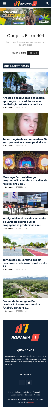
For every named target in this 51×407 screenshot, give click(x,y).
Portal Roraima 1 (8, 107)
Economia (37, 392)
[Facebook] (22, 382)
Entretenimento (17, 395)
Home (10, 392)
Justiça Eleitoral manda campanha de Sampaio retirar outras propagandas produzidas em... (24, 222)
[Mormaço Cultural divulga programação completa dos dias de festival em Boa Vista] (25, 162)
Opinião (37, 395)
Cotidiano (27, 392)
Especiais (28, 395)
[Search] (47, 3)
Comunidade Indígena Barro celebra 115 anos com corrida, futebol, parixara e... (22, 304)
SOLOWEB (31, 402)
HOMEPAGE (33, 53)
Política (18, 392)
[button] (4, 3)
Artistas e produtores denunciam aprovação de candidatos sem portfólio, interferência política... (24, 101)
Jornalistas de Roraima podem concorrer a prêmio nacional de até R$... (25, 263)
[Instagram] (29, 382)
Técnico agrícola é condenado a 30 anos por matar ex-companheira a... (25, 140)
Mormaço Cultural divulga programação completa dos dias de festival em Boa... (25, 180)
